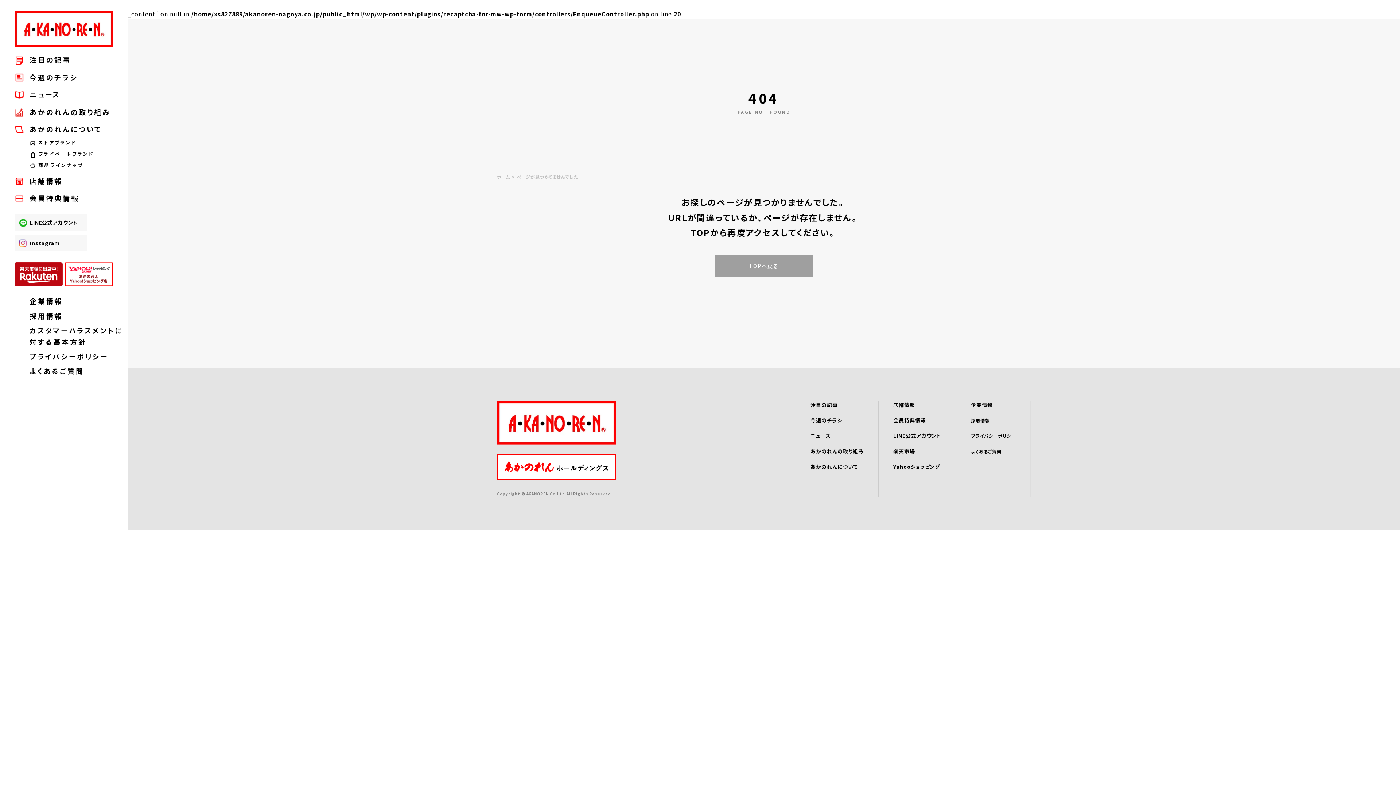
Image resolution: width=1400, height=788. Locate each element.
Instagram (45, 243)
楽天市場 (904, 451)
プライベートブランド (66, 153)
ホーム (503, 177)
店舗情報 (46, 181)
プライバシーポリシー (69, 356)
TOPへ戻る (764, 266)
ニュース (45, 94)
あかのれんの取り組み (70, 112)
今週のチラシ (54, 77)
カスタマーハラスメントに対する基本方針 (71, 335)
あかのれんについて (834, 466)
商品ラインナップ (60, 165)
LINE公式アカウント (54, 222)
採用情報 (46, 316)
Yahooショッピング (916, 466)
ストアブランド (57, 142)
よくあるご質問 (57, 371)
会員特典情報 (54, 198)
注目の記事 (50, 60)
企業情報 (46, 301)
